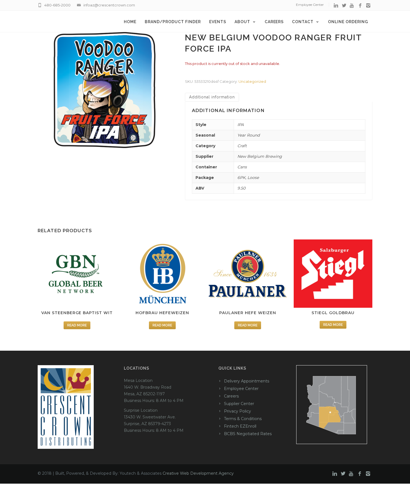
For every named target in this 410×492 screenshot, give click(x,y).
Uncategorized (252, 81)
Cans (242, 166)
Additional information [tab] (212, 97)
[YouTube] (352, 5)
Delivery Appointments (246, 381)
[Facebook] (360, 5)
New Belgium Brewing (259, 156)
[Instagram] (368, 5)
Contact (302, 22)
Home (130, 22)
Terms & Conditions (243, 418)
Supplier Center (239, 403)
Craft (242, 145)
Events (217, 22)
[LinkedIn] (336, 5)
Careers (274, 22)
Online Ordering (348, 22)
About (242, 22)
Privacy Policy (237, 411)
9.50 (241, 188)
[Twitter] (344, 5)
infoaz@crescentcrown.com (109, 5)
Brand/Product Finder (173, 22)
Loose (253, 177)
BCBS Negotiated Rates (248, 433)
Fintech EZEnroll (240, 426)
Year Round (248, 135)
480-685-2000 (57, 5)
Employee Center (310, 5)
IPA (240, 124)
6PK (241, 177)
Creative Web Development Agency (198, 473)
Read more (77, 325)
